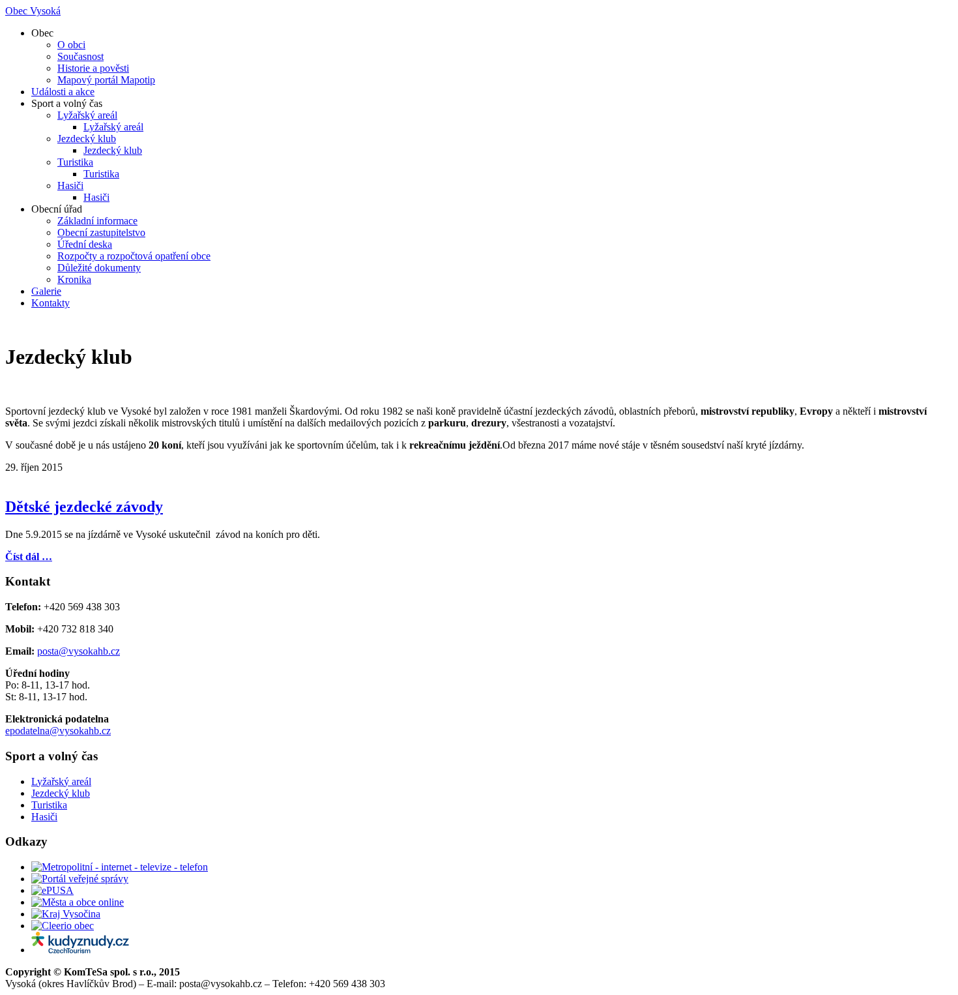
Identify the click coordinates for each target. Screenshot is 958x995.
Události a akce (62, 91)
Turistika (75, 162)
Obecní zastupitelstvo (101, 232)
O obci (71, 44)
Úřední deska (84, 244)
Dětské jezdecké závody (84, 506)
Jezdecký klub (86, 138)
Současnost (80, 56)
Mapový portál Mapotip (106, 79)
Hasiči (70, 185)
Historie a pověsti (93, 68)
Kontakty (50, 302)
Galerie (46, 291)
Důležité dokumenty (99, 267)
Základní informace (97, 220)
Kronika (74, 279)
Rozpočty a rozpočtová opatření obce (133, 255)
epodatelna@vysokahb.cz (58, 730)
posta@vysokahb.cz (78, 651)
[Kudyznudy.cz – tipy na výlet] (80, 949)
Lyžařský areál (87, 115)
